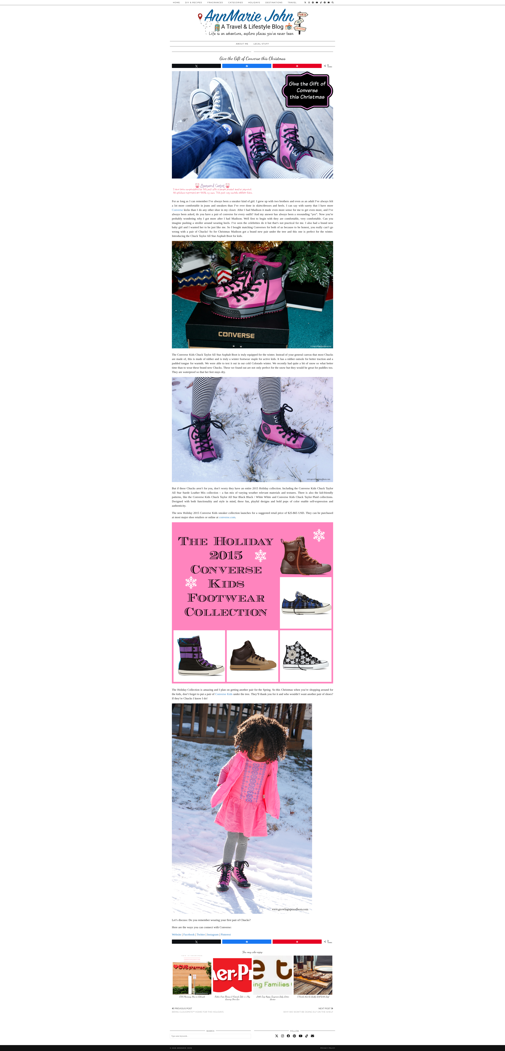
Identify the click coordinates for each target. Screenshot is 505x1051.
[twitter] (276, 1036)
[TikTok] (321, 2)
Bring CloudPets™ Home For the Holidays (198, 1010)
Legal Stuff (261, 44)
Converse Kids (224, 694)
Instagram (213, 934)
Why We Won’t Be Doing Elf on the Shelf (308, 1010)
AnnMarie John (184, 1048)
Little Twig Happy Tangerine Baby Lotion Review (272, 998)
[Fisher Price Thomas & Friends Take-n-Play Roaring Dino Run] (232, 975)
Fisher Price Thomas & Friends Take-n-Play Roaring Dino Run (232, 998)
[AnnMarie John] (252, 20)
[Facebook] (325, 2)
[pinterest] (294, 1036)
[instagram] (282, 1036)
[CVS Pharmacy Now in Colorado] (192, 975)
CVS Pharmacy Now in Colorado (192, 996)
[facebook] (288, 1036)
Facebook (189, 934)
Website (176, 934)
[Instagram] (309, 2)
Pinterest (226, 934)
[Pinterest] (313, 2)
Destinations (274, 2)
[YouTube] (317, 2)
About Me (242, 44)
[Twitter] (305, 2)
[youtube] (300, 1036)
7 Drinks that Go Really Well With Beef (313, 996)
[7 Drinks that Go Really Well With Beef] (313, 975)
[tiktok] (306, 1036)
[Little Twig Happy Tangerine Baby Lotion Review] (272, 975)
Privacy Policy (327, 1048)
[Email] (329, 2)
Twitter (201, 934)
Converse (177, 210)
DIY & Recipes (193, 2)
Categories (235, 2)
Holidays (254, 2)
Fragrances (215, 2)
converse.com (227, 517)
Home (176, 2)
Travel (292, 2)
